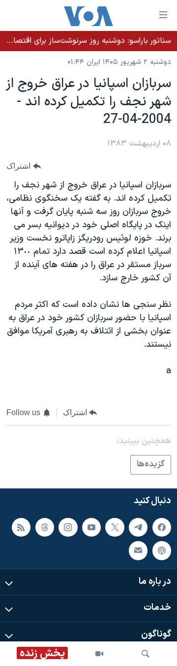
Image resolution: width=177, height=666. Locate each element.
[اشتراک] (138, 550)
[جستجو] (145, 653)
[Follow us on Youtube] (91, 527)
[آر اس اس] (21, 527)
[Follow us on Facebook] (161, 527)
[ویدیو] (99, 653)
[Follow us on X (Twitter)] (114, 527)
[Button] (23, 166)
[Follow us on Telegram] (138, 527)
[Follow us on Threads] (44, 527)
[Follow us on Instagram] (68, 527)
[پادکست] (161, 550)
